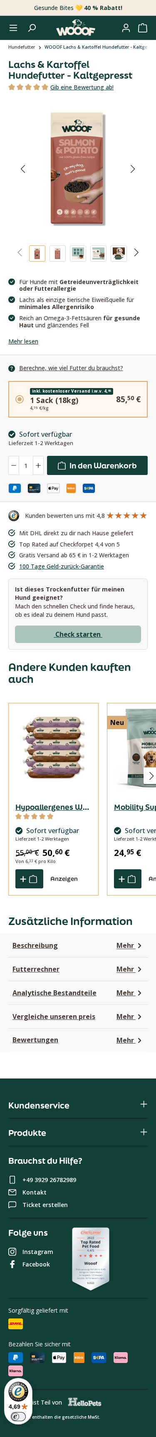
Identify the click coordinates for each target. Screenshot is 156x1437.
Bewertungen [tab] (74, 1040)
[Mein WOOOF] (126, 28)
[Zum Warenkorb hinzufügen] (29, 878)
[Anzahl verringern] (13, 465)
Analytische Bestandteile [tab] (74, 993)
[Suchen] (32, 28)
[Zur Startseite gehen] (76, 28)
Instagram (37, 1252)
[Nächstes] (133, 168)
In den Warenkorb (102, 465)
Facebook (36, 1264)
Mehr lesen (23, 341)
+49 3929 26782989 (49, 1180)
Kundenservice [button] (38, 1105)
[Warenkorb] (143, 28)
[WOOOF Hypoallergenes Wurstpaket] (53, 748)
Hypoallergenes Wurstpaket (53, 806)
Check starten (78, 634)
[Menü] (13, 28)
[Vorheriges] (23, 168)
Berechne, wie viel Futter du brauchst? (71, 368)
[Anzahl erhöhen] (38, 465)
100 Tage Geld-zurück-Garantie (61, 566)
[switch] (18, 1416)
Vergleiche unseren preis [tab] (74, 1016)
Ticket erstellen (45, 1205)
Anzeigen (64, 879)
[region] (78, 184)
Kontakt (34, 1192)
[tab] (82, 87)
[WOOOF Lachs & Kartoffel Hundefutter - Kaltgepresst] (78, 168)
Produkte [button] (27, 1132)
